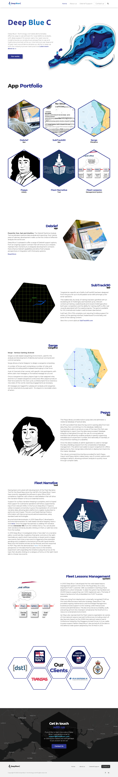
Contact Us (59, 746)
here (13, 524)
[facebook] (105, 772)
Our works (15, 56)
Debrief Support (86, 4)
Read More (12, 254)
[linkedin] (108, 772)
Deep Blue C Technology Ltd (27, 772)
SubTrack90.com (86, 320)
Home (64, 4)
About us (73, 4)
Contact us (100, 4)
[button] (108, 3)
